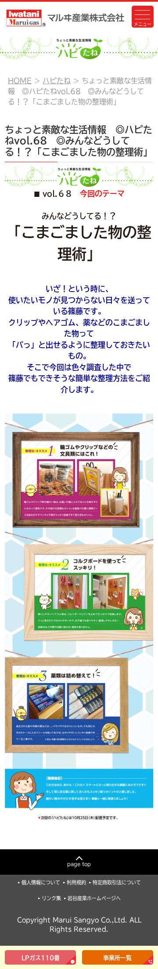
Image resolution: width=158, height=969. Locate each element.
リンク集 (51, 898)
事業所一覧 (117, 958)
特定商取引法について (117, 882)
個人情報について (41, 882)
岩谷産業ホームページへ (94, 898)
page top (79, 864)
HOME (20, 80)
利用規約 (76, 882)
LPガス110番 (41, 958)
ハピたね (57, 80)
